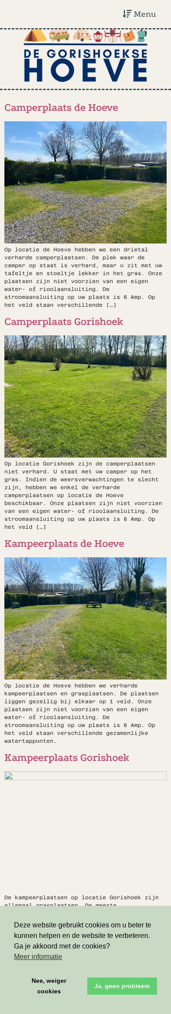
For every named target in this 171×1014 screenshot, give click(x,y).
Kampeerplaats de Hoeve (64, 543)
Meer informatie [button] (38, 956)
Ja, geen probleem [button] (122, 985)
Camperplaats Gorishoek (63, 321)
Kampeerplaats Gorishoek (66, 757)
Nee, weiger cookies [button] (49, 986)
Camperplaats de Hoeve (61, 107)
